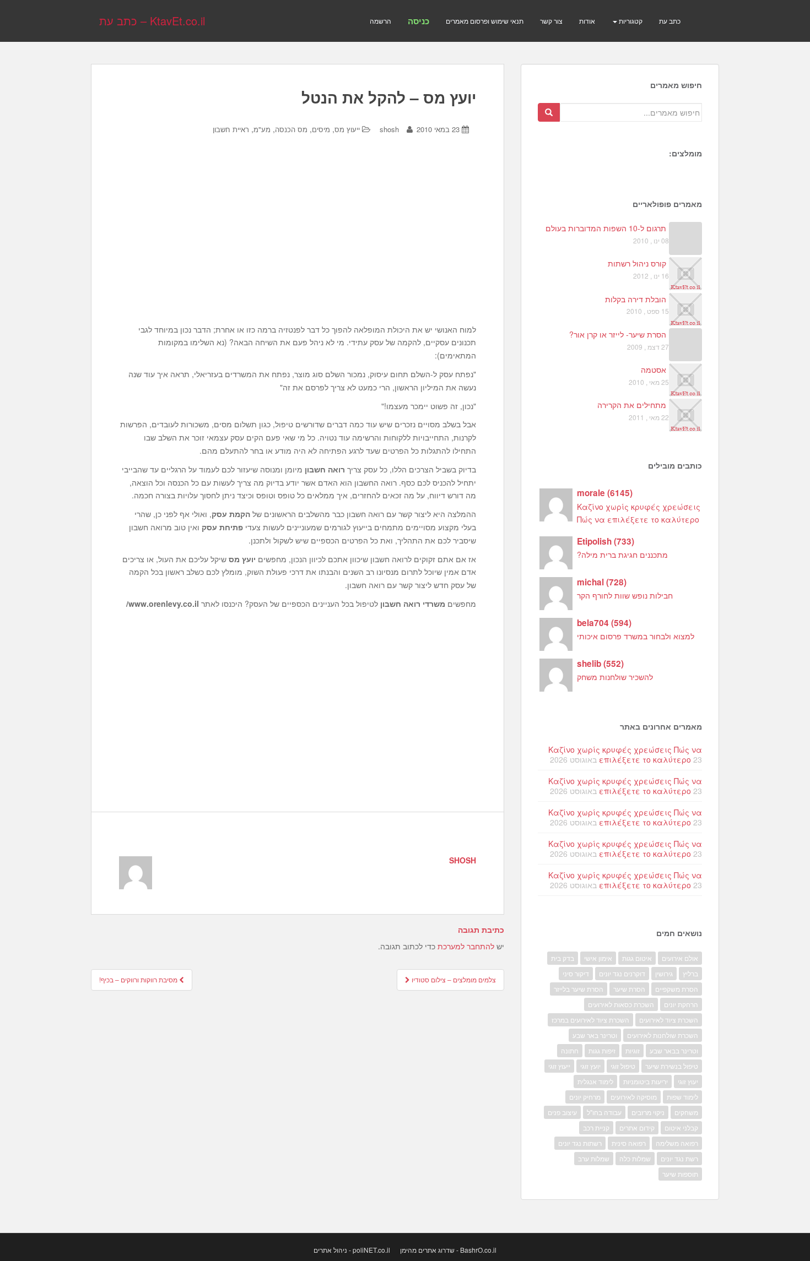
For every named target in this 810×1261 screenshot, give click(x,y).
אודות (587, 20)
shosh (389, 129)
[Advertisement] (297, 238)
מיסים (321, 129)
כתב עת (670, 20)
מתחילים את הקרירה (631, 404)
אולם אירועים (680, 958)
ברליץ (690, 973)
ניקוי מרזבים (648, 1112)
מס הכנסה (291, 129)
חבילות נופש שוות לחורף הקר (625, 595)
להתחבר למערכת (466, 946)
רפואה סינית (629, 1143)
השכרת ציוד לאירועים (668, 1019)
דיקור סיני (576, 973)
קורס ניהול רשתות (637, 263)
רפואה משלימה (677, 1143)
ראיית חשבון (231, 129)
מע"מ (262, 129)
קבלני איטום (681, 1127)
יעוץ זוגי (688, 1081)
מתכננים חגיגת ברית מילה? (622, 554)
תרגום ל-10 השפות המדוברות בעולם (606, 227)
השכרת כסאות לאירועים (621, 1004)
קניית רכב (596, 1127)
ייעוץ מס (347, 129)
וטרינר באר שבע (595, 1035)
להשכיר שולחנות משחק (615, 676)
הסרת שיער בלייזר (578, 988)
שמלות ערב (593, 1158)
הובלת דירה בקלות (635, 299)
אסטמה (653, 369)
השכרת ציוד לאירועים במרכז (590, 1019)
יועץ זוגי (590, 1065)
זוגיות (632, 1050)
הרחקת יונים (681, 1004)
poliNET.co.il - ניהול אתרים (352, 1249)
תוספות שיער (680, 1173)
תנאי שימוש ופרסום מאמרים (484, 20)
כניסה (418, 21)
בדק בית (562, 958)
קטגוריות (629, 20)
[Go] (549, 112)
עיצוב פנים (562, 1112)
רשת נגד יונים (679, 1158)
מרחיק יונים (585, 1096)
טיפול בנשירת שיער (671, 1065)
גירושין (664, 973)
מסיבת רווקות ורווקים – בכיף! (139, 979)
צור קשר (551, 20)
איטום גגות (637, 958)
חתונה (570, 1050)
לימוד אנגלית (595, 1081)
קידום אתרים (637, 1127)
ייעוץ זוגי (559, 1065)
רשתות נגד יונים (580, 1143)
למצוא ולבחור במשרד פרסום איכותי (635, 636)
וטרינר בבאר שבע (674, 1050)
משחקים (686, 1112)
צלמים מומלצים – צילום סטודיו (453, 979)
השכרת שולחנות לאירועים (662, 1035)
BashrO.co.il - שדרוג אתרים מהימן (448, 1249)
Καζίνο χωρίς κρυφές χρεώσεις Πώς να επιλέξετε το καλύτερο (625, 754)
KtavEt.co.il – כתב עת (152, 21)
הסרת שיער (629, 988)
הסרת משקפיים (676, 988)
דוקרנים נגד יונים (622, 973)
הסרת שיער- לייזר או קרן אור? (617, 334)
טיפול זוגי (623, 1065)
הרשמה (380, 20)
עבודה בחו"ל (604, 1112)
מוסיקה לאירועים (634, 1096)
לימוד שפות (682, 1096)
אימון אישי (598, 958)
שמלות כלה (635, 1158)
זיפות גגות (601, 1050)
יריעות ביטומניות (645, 1081)
